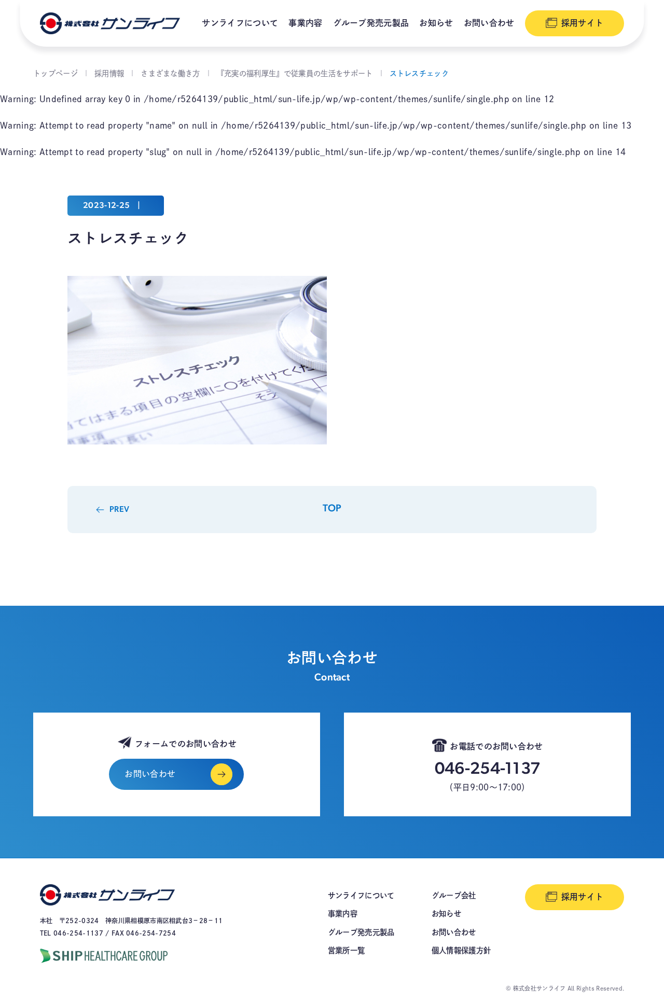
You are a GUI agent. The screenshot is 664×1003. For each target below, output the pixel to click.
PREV (119, 510)
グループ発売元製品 (371, 23)
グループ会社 (454, 895)
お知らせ (436, 23)
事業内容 (305, 23)
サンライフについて (240, 23)
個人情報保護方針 (461, 950)
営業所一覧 (346, 950)
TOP (332, 509)
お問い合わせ (489, 23)
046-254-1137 (488, 769)
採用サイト (582, 23)
